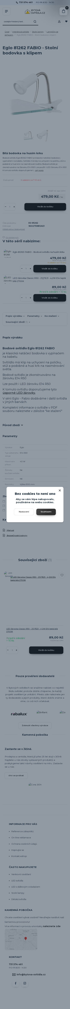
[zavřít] (60, 490)
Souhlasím (46, 512)
